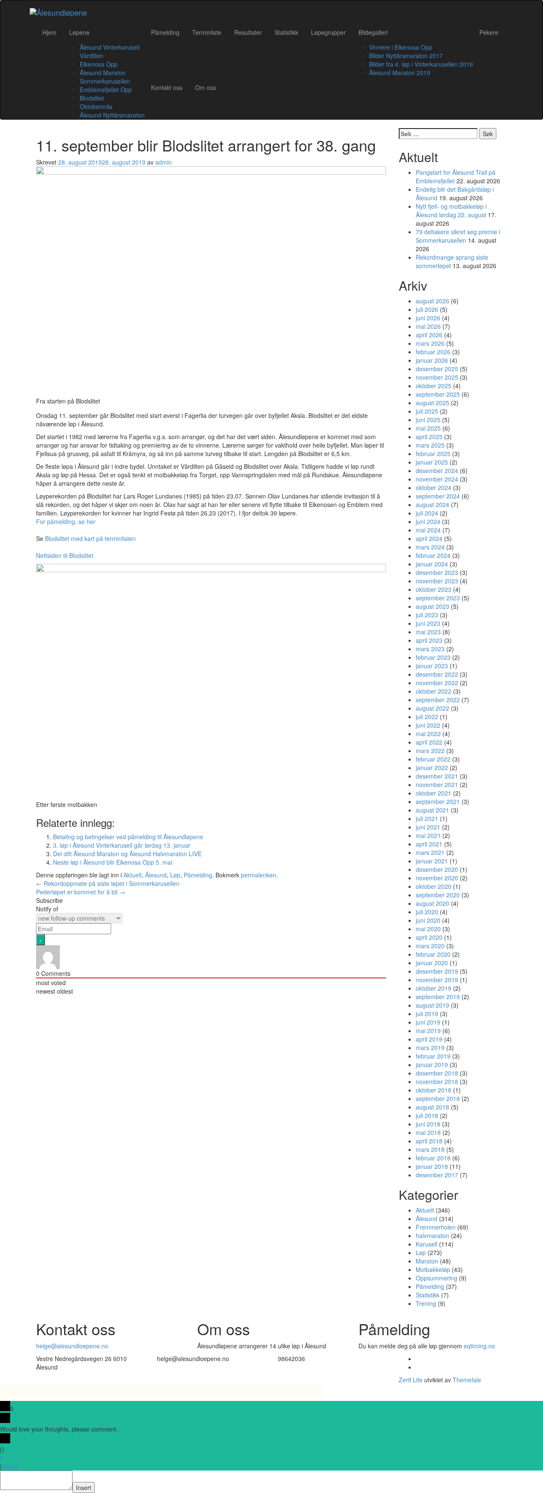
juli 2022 (427, 716)
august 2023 (432, 606)
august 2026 (432, 301)
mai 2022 (428, 733)
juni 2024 (428, 521)
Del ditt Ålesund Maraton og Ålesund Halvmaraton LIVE (127, 853)
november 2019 (437, 979)
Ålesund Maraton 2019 (399, 72)
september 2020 (438, 895)
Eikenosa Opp (99, 64)
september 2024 (438, 496)
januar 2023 (432, 665)
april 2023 (429, 640)
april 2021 (429, 844)
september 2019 (438, 996)
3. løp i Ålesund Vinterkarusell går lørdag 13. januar (121, 845)
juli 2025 (427, 411)
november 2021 (437, 784)
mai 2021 (428, 835)
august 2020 (432, 903)
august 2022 (432, 708)
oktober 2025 (433, 385)
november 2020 (437, 878)
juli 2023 (427, 615)
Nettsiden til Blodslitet (64, 555)
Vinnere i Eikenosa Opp (400, 47)
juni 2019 (428, 1022)
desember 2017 (437, 1175)
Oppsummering (436, 1278)
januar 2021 (432, 861)
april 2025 (429, 436)
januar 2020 (432, 962)
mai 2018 (428, 1132)
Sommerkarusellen (105, 81)
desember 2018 (437, 1073)
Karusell (426, 1244)
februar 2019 (433, 1056)
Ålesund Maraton (103, 72)
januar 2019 (432, 1064)
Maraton (427, 1261)
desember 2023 (437, 572)
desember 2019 (437, 971)
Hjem (49, 32)
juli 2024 (427, 513)
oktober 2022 (433, 691)
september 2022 (438, 699)
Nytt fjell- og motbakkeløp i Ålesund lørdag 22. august (451, 210)
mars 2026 (430, 343)
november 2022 (437, 682)
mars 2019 (430, 1047)
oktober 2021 (433, 793)
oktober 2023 (433, 589)
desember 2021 (437, 776)
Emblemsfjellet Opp (106, 89)
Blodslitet (92, 98)
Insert (83, 1487)
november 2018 (437, 1081)
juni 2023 (428, 623)
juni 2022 (428, 725)
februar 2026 (433, 351)
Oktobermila (96, 106)
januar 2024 (432, 564)
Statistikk (286, 32)
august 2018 (432, 1107)
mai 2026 (428, 326)
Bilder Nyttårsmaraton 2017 (406, 55)
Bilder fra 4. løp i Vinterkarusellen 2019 (421, 64)
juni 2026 (428, 318)
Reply (11, 1466)
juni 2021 (428, 827)
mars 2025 (430, 445)
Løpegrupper (328, 32)
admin (163, 162)
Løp (175, 875)
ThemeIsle (467, 1379)
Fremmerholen (436, 1227)
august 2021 (432, 810)
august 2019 (432, 1005)
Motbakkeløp (433, 1269)
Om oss (205, 87)
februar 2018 (433, 1158)
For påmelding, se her (65, 521)
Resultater (248, 32)
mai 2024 (428, 530)
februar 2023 (433, 657)
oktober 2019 (433, 988)
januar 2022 (432, 767)
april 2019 (429, 1039)
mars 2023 (430, 648)
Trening (426, 1303)
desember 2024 (437, 470)
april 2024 (429, 538)
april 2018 (429, 1141)
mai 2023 (428, 631)
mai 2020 (428, 928)
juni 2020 (428, 920)
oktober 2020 (433, 886)
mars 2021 (430, 852)
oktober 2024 (433, 487)
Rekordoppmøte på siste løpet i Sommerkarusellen (107, 883)
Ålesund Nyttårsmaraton (112, 115)
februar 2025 (433, 453)
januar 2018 (432, 1166)
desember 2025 (437, 368)
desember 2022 (437, 674)
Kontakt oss (166, 87)
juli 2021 (427, 818)
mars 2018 (430, 1149)
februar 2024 (433, 555)
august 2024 (432, 504)
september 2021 (438, 801)
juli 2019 (427, 1013)
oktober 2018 (433, 1090)
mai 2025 (428, 428)
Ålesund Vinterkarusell (110, 47)
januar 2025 (432, 462)
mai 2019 (428, 1030)
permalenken (258, 875)
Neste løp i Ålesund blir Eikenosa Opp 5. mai (112, 862)
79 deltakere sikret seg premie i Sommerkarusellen (458, 235)
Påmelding (165, 32)
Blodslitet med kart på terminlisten (90, 538)
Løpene (79, 32)
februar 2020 (433, 954)
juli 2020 (427, 912)
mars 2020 (430, 945)
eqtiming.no (479, 1346)
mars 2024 (430, 547)
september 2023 (438, 598)
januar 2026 (432, 360)
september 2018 (438, 1098)
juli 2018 (427, 1115)
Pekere (488, 32)
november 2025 (437, 377)
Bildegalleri (373, 32)
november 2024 (437, 479)
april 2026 (429, 335)
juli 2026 (427, 309)
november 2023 (437, 581)
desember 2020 (437, 869)
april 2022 (429, 742)
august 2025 (432, 402)
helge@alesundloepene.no (72, 1346)
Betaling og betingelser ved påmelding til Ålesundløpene (128, 836)
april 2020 (429, 937)
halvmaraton (432, 1235)
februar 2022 (433, 759)
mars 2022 (430, 750)
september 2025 (438, 394)
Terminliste (206, 32)
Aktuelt (132, 875)
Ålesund (156, 875)
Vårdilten (92, 55)
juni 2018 (428, 1124)
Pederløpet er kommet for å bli (80, 892)
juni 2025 (428, 419)
